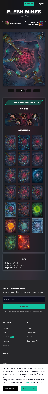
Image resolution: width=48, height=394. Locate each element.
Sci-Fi (5, 332)
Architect (8, 337)
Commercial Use (32, 341)
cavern (11, 91)
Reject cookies (10, 388)
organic (36, 91)
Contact (29, 328)
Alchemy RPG (7, 345)
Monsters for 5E (8, 341)
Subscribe (29, 4)
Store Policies (31, 337)
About (5, 363)
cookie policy (29, 382)
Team (5, 359)
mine (28, 91)
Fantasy (5, 328)
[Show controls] (42, 34)
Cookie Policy (31, 332)
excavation (20, 91)
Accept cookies (29, 388)
